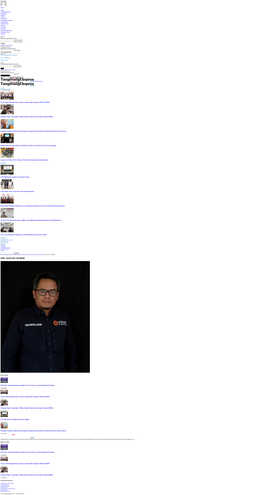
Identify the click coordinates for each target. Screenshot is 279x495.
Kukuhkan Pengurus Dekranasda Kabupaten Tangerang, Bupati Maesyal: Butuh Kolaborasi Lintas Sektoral (33, 131)
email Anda (17, 50)
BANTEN (3, 15)
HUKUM (3, 17)
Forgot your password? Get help (8, 69)
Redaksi (3, 34)
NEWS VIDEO (4, 60)
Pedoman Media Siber (6, 30)
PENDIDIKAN (4, 22)
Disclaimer (3, 27)
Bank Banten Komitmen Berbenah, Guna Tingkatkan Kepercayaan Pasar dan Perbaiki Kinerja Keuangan (33, 206)
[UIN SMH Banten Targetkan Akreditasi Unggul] (7, 174)
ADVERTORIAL (5, 24)
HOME (2, 10)
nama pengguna (18, 40)
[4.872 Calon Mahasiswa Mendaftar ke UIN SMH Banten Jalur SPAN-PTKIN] (7, 231)
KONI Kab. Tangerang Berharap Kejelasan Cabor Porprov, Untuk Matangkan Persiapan (28, 385)
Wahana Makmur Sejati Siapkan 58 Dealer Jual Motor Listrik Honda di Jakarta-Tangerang (28, 145)
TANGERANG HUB (6, 12)
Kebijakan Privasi (5, 32)
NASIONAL (4, 14)
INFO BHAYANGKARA (6, 20)
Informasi (3, 25)
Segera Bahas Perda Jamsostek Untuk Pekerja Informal (17, 191)
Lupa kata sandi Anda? (6, 45)
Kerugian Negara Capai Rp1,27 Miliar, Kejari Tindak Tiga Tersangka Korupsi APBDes (27, 116)
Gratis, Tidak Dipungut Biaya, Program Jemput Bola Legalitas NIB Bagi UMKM (25, 102)
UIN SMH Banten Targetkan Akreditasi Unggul (15, 177)
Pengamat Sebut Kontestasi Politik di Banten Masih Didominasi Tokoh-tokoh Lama (24, 254)
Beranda (2, 254)
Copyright (3, 29)
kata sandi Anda (18, 42)
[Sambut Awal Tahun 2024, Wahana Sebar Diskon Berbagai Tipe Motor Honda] (7, 157)
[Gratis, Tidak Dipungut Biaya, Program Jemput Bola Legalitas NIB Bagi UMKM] (7, 99)
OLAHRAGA (4, 19)
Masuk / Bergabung (5, 57)
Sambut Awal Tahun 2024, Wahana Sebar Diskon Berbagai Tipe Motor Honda (24, 160)
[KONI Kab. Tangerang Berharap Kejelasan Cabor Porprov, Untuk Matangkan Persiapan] (4, 382)
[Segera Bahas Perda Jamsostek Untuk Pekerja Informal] (7, 188)
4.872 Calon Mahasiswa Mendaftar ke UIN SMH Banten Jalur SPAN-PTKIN (24, 234)
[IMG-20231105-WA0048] (45, 372)
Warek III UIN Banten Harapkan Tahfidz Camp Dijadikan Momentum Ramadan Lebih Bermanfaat (31, 220)
